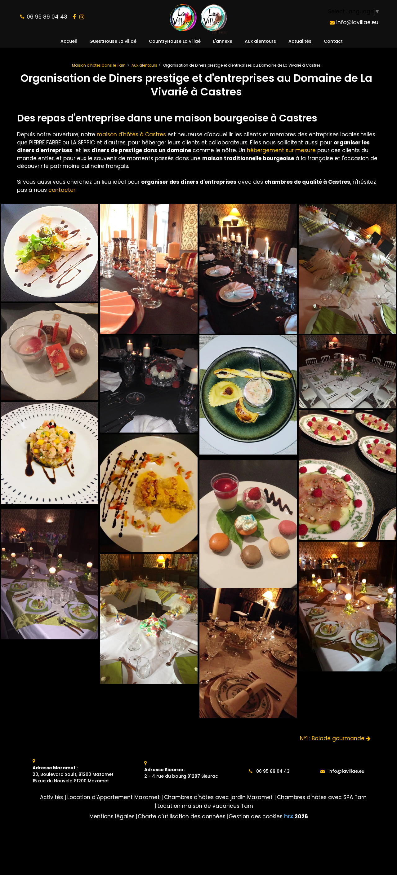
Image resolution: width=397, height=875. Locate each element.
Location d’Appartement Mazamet (113, 797)
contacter (61, 190)
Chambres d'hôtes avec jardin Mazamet (218, 797)
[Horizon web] (288, 816)
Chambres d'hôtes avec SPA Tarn (322, 797)
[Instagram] (81, 17)
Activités (51, 797)
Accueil (68, 41)
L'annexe (222, 41)
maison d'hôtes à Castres (131, 134)
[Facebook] (74, 17)
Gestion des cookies (256, 816)
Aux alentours (260, 41)
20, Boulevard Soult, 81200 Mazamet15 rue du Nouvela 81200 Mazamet (73, 774)
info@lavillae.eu (356, 22)
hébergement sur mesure (281, 150)
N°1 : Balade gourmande (333, 738)
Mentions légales (112, 816)
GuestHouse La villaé (112, 41)
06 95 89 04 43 (272, 771)
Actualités (299, 41)
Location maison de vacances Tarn (205, 806)
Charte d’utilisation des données (181, 816)
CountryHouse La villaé (175, 41)
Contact (333, 41)
